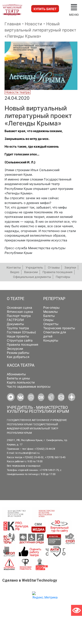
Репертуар (54, 298)
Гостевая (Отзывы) (21, 332)
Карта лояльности (21, 382)
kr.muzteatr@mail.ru (27, 453)
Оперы (48, 320)
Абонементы (16, 374)
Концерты (50, 340)
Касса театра (20, 365)
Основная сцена (19, 307)
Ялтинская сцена (20, 311)
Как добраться (18, 357)
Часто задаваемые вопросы (28, 386)
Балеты (49, 316)
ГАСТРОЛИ (15, 320)
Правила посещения (22, 344)
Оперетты (50, 324)
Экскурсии (15, 348)
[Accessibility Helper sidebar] (76, 610)
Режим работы (18, 353)
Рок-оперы (51, 307)
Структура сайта (20, 340)
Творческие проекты (59, 328)
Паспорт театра (19, 316)
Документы (15, 324)
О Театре (15, 298)
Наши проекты (18, 336)
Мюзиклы (50, 311)
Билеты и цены (18, 378)
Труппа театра (18, 328)
